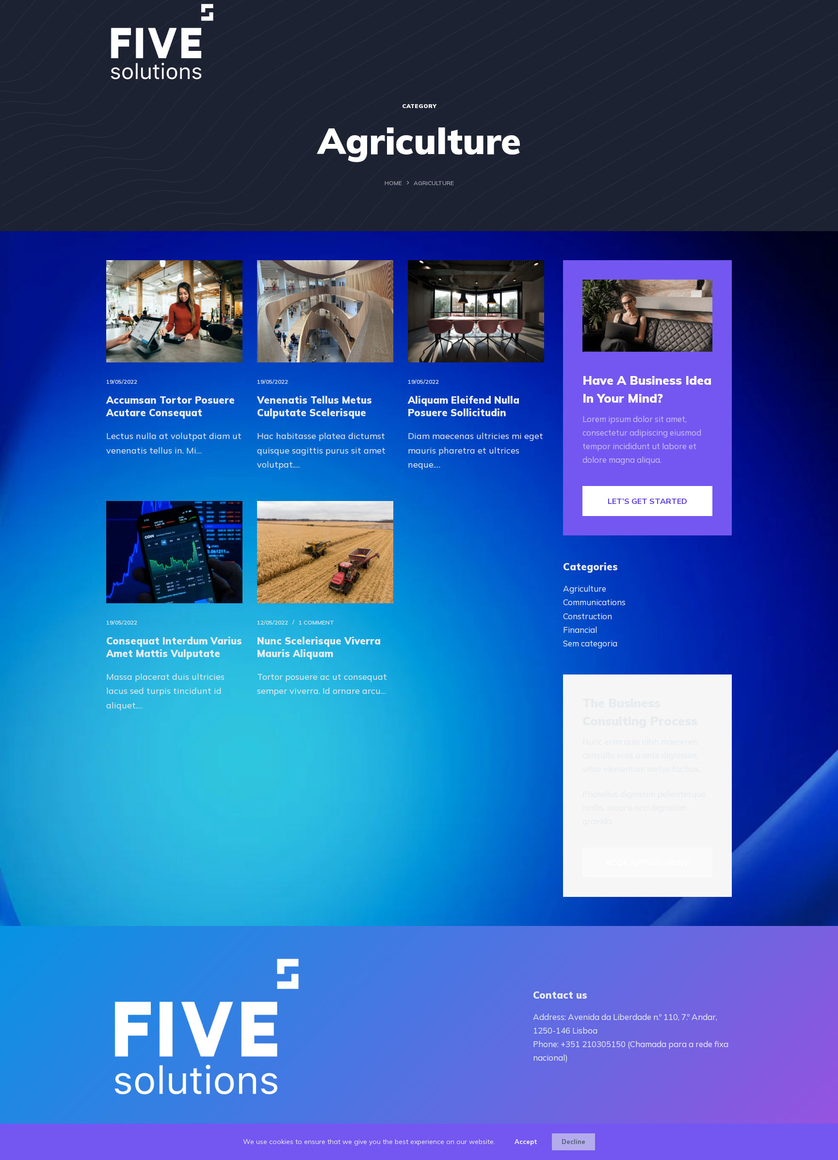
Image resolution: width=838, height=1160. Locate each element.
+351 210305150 (593, 1044)
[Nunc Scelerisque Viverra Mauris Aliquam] (325, 552)
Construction (587, 616)
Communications (594, 602)
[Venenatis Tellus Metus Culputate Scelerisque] (325, 311)
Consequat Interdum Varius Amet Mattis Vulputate (174, 647)
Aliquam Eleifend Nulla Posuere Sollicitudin (463, 406)
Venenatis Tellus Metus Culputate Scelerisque (314, 406)
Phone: (547, 1044)
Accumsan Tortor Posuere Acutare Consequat (170, 406)
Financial (580, 630)
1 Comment (316, 622)
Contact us (560, 995)
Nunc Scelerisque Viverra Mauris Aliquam (319, 647)
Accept (526, 1141)
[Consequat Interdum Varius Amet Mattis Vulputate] (174, 552)
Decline (573, 1141)
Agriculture (584, 588)
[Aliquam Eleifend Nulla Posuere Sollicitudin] (476, 311)
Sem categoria (590, 643)
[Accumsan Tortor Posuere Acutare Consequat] (174, 311)
